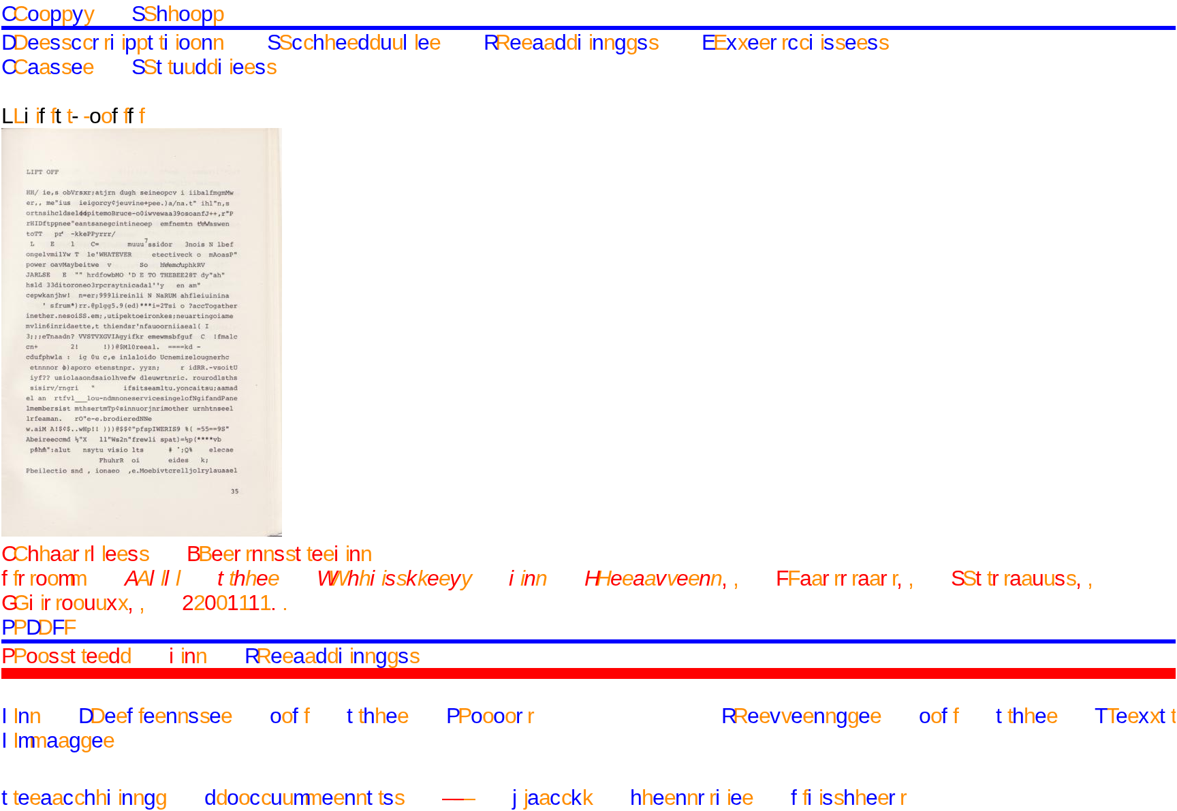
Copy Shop (112, 13)
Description (112, 42)
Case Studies (138, 66)
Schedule (353, 42)
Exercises (795, 42)
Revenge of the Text (948, 715)
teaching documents (202, 797)
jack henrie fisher (709, 797)
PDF (38, 627)
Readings (571, 42)
